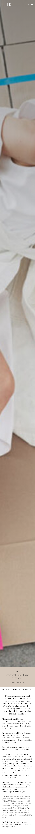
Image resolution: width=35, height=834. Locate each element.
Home (3, 689)
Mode (7, 689)
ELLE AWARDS (17, 671)
